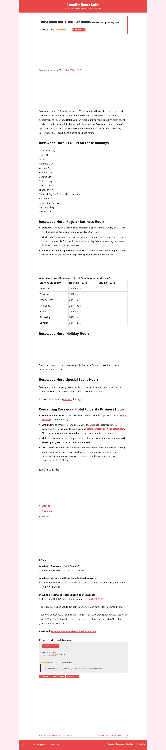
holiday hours (58, 676)
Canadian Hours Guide (83, 4)
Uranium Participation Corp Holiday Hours (56, 735)
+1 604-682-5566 (94, 599)
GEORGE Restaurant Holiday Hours (112, 735)
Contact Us (120, 744)
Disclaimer (130, 744)
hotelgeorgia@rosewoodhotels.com (105, 428)
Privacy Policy (141, 744)
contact (67, 399)
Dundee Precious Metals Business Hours (73, 631)
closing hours (45, 676)
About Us (110, 744)
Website (46, 505)
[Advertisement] (83, 52)
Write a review (79, 30)
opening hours (72, 676)
